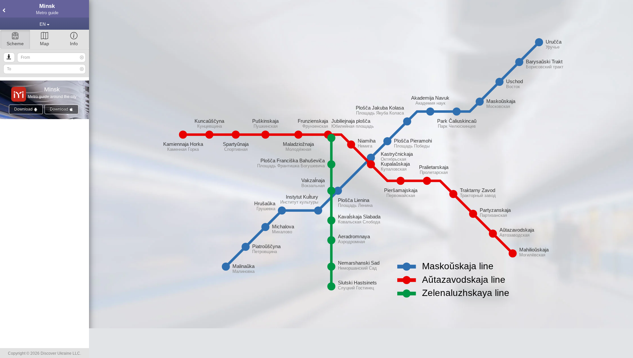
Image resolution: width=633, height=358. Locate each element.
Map (44, 43)
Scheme (15, 43)
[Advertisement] (361, 343)
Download (24, 109)
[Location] (9, 57)
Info (74, 43)
